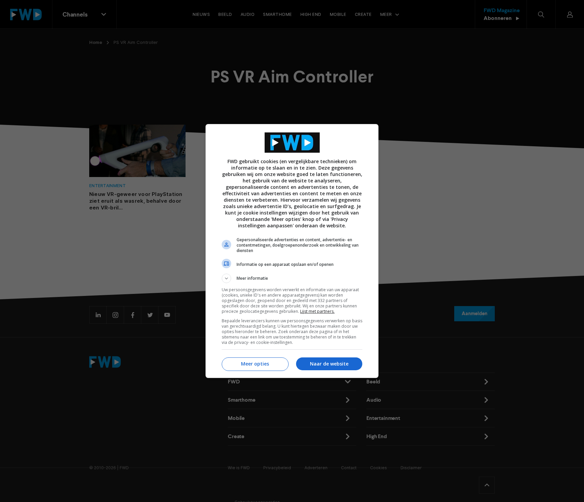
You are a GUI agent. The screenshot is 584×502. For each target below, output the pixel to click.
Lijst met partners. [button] (317, 311)
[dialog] (292, 251)
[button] (292, 278)
